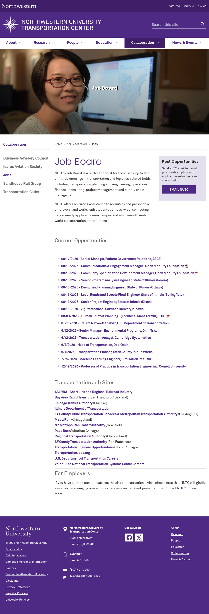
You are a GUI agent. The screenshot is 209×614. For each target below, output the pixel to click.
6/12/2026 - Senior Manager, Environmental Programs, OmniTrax (109, 330)
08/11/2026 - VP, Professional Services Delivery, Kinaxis (102, 309)
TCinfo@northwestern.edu (85, 576)
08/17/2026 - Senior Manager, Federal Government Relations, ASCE (111, 259)
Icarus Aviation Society (22, 167)
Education (105, 43)
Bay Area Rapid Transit (72, 397)
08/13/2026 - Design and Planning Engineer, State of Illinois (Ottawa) (112, 287)
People (73, 43)
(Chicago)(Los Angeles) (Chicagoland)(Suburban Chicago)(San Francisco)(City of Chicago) (130, 319)
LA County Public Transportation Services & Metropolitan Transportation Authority (116, 414)
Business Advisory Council (25, 158)
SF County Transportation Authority (81, 441)
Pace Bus (62, 430)
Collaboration (143, 43)
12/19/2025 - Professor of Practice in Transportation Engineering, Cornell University (123, 366)
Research (42, 43)
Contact (174, 6)
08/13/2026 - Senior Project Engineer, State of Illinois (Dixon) (106, 302)
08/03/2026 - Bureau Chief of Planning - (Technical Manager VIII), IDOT (113, 316)
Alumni (202, 6)
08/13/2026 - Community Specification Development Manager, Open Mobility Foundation (127, 273)
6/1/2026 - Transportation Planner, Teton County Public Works (106, 352)
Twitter (139, 537)
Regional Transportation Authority (80, 436)
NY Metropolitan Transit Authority (80, 425)
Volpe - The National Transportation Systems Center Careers (99, 464)
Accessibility (14, 549)
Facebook (129, 537)
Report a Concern (17, 593)
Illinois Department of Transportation (82, 408)
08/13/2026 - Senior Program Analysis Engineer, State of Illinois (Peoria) (114, 280)
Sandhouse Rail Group (22, 184)
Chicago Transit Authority (74, 403)
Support (189, 6)
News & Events (185, 43)
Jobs (7, 175)
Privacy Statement (18, 587)
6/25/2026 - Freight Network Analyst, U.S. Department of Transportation (115, 323)
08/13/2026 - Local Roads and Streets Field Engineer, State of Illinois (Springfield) (122, 294)
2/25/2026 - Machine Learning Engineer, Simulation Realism (106, 359)
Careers (11, 568)
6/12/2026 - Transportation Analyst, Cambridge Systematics (106, 337)
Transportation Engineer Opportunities (84, 447)
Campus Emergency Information (26, 561)
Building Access (16, 555)
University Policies (18, 599)
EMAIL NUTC (178, 189)
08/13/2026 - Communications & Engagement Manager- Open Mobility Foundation (122, 266)
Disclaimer (12, 580)
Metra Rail (62, 419)
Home (58, 144)
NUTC (181, 488)
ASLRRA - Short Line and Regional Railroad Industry (93, 392)
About (11, 43)
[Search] (202, 25)
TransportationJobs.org (72, 452)
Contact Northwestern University (27, 574)
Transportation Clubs (21, 192)
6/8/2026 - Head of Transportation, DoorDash (94, 345)
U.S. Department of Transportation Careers (86, 458)
